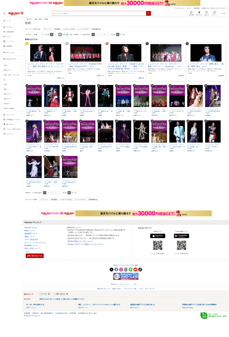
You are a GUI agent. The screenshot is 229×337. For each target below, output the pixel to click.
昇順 (51, 34)
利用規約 (35, 313)
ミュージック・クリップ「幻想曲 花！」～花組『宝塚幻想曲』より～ (194, 147)
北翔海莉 (181, 75)
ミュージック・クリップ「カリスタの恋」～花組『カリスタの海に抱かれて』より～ (212, 147)
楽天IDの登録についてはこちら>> (80, 241)
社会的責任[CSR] (61, 313)
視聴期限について (31, 233)
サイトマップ (149, 289)
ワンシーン (47, 29)
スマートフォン (125, 284)
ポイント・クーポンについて (35, 242)
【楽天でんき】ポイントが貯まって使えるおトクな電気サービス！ (62, 299)
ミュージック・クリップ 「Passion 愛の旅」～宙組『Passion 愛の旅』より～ (87, 147)
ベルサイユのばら (69, 29)
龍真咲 (64, 115)
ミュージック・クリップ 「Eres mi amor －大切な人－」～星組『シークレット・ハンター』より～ (177, 147)
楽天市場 (196, 8)
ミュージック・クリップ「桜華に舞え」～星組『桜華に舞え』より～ (206, 65)
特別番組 (57, 29)
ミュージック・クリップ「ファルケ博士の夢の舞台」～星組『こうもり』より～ (51, 147)
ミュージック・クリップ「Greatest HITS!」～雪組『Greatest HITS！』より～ (85, 65)
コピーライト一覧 (130, 289)
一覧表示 (60, 34)
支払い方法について (31, 248)
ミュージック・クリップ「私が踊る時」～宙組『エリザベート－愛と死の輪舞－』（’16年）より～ (33, 111)
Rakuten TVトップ (104, 289)
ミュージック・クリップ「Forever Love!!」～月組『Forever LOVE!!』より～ (87, 111)
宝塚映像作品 (96, 29)
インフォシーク (179, 8)
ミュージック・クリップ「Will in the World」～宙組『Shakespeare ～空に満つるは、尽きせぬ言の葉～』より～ (194, 111)
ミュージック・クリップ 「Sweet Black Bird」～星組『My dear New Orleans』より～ (105, 147)
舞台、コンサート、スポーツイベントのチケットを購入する (99, 304)
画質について (29, 236)
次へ (108, 34)
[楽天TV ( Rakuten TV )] (16, 14)
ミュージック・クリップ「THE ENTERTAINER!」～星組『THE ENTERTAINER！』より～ (213, 111)
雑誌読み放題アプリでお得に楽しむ (142, 304)
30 (118, 34)
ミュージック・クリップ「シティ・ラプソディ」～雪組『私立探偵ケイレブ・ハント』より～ (45, 66)
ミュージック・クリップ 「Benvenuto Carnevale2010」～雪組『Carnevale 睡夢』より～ (34, 182)
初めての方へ (117, 289)
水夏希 (100, 115)
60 (121, 34)
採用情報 (73, 313)
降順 (55, 34)
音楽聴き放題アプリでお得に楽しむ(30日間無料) (199, 304)
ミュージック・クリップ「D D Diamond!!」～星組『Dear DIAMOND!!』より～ (70, 182)
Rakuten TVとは (30, 227)
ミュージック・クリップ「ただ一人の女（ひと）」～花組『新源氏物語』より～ (176, 111)
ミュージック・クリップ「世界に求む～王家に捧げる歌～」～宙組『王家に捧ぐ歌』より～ (158, 147)
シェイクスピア (83, 29)
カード (189, 8)
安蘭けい (101, 151)
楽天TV (29, 19)
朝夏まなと (29, 115)
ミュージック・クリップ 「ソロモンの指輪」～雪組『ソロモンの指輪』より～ (123, 147)
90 (124, 34)
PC (136, 284)
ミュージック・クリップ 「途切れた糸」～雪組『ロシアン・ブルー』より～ (105, 111)
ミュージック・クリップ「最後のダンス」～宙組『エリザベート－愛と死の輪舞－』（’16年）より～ (51, 111)
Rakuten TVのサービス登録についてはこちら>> (86, 244)
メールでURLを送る (158, 253)
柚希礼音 (141, 78)
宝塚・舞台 (38, 19)
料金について (29, 230)
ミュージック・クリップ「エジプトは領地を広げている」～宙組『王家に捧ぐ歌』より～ (141, 147)
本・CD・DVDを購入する (35, 304)
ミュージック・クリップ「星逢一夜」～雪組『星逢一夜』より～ (123, 111)
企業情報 (27, 313)
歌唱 (46, 19)
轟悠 (81, 151)
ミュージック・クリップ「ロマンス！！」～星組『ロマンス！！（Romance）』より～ (165, 65)
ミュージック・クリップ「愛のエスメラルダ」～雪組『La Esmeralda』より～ (141, 111)
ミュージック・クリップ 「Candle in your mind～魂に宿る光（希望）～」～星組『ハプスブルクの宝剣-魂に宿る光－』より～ (126, 66)
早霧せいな (60, 78)
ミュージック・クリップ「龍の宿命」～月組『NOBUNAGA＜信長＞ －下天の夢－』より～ (69, 111)
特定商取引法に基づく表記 (87, 313)
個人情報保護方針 (47, 313)
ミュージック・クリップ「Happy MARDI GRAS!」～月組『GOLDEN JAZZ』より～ (69, 147)
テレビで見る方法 (31, 239)
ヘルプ (26, 251)
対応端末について (31, 245)
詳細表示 (67, 34)
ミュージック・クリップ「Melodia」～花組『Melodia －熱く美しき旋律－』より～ (159, 111)
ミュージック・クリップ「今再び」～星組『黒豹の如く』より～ (51, 182)
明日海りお (155, 115)
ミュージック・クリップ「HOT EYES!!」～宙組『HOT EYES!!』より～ (33, 147)
